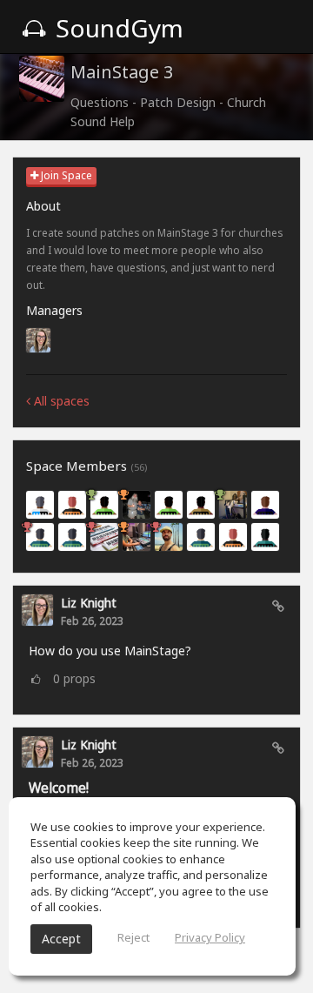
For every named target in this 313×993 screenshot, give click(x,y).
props (74, 678)
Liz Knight (89, 602)
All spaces (60, 401)
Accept (61, 938)
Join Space (65, 175)
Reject (133, 937)
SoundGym (116, 27)
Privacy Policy (210, 937)
